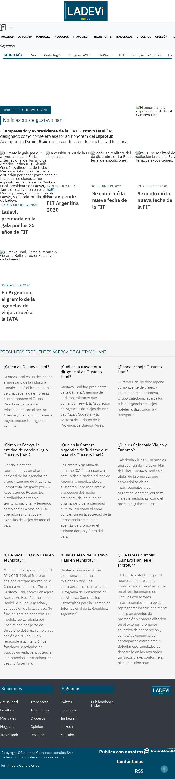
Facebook (68, 710)
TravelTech (81, 36)
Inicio (9, 109)
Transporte (102, 36)
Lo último (25, 36)
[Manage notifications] (164, 769)
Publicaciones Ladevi (102, 704)
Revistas (38, 734)
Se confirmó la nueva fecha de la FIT (109, 200)
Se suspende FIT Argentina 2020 (63, 203)
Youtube (67, 734)
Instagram (69, 718)
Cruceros (144, 36)
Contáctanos (130, 761)
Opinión (161, 36)
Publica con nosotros (121, 752)
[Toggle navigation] (10, 27)
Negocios (61, 36)
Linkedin (67, 726)
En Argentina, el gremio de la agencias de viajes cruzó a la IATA (18, 305)
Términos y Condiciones (19, 765)
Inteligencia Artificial (146, 55)
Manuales (43, 36)
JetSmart (106, 55)
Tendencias (124, 36)
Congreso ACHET (81, 55)
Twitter (66, 702)
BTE (122, 55)
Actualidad (9, 702)
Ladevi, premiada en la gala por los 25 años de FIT (18, 222)
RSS (139, 771)
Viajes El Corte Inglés (46, 55)
